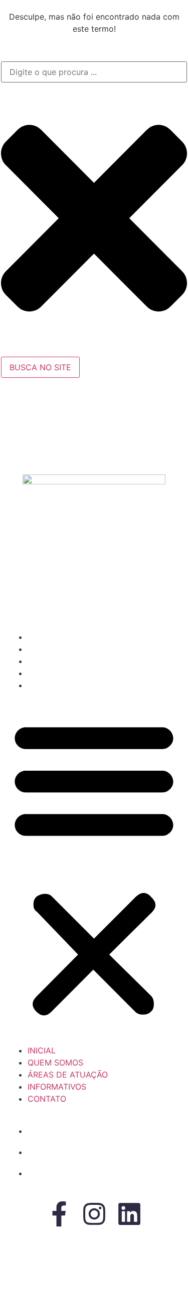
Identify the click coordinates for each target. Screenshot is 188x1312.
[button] (94, 867)
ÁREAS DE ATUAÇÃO (69, 661)
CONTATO (48, 685)
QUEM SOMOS (57, 649)
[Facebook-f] (59, 1213)
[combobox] (94, 72)
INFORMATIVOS (58, 673)
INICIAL (43, 637)
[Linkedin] (129, 1213)
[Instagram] (94, 1213)
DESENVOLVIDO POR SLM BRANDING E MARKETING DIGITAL (56, 1290)
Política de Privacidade (113, 1279)
